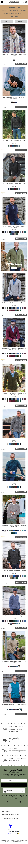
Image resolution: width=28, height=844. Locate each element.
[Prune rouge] (22, 232)
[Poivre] (12, 576)
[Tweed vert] (13, 578)
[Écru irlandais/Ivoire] (7, 444)
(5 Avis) (4, 107)
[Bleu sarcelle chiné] (7, 709)
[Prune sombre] (11, 146)
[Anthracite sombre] (12, 444)
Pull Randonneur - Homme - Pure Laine (14, 183)
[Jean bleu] (11, 623)
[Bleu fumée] (17, 146)
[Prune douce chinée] (10, 310)
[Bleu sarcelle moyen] (20, 709)
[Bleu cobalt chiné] (14, 530)
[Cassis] (13, 234)
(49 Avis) (4, 315)
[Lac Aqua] (11, 234)
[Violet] (7, 530)
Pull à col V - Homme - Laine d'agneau (14, 616)
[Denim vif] (16, 102)
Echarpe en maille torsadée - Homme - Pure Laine (14, 55)
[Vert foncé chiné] (13, 189)
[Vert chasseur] (17, 189)
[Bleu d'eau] (19, 146)
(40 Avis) (4, 193)
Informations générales (11, 818)
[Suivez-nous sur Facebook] (7, 801)
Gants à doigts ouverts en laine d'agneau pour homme (14, 98)
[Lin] (20, 530)
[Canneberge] (12, 310)
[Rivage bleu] (14, 232)
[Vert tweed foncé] (12, 530)
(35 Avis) (4, 671)
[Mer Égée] (18, 444)
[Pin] (16, 232)
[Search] (22, 2)
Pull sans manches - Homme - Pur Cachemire (14, 704)
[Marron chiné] (20, 576)
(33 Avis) (4, 537)
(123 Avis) (4, 449)
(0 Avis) (4, 64)
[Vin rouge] (14, 310)
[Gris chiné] (7, 232)
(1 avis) (4, 714)
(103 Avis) (4, 583)
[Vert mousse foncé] (18, 310)
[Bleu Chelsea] (12, 232)
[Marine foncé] (13, 146)
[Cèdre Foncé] (14, 621)
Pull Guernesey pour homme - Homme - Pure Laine (14, 662)
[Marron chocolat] (14, 102)
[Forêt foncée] (12, 533)
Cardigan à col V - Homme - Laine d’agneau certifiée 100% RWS (14, 303)
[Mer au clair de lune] (14, 533)
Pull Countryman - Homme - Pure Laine (14, 140)
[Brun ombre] (18, 232)
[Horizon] (25, 232)
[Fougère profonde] (8, 146)
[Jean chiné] (8, 189)
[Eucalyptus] (16, 310)
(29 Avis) (4, 150)
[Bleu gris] (25, 530)
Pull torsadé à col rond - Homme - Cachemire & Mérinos (14, 526)
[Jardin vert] (20, 310)
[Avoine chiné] (15, 234)
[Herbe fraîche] (10, 530)
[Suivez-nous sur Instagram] (20, 801)
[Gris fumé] (16, 709)
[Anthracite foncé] (3, 576)
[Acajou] (15, 189)
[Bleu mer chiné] (12, 709)
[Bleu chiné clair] (16, 533)
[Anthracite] (15, 146)
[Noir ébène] (12, 102)
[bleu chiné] (20, 232)
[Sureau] (14, 709)
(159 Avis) (4, 628)
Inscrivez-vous (14, 785)
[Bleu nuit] (5, 232)
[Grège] (14, 59)
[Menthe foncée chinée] (22, 530)
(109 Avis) (4, 239)
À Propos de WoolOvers (10, 814)
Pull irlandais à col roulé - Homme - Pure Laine (14, 439)
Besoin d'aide (6, 811)
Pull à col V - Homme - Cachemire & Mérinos (14, 570)
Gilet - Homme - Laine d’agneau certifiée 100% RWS (14, 227)
